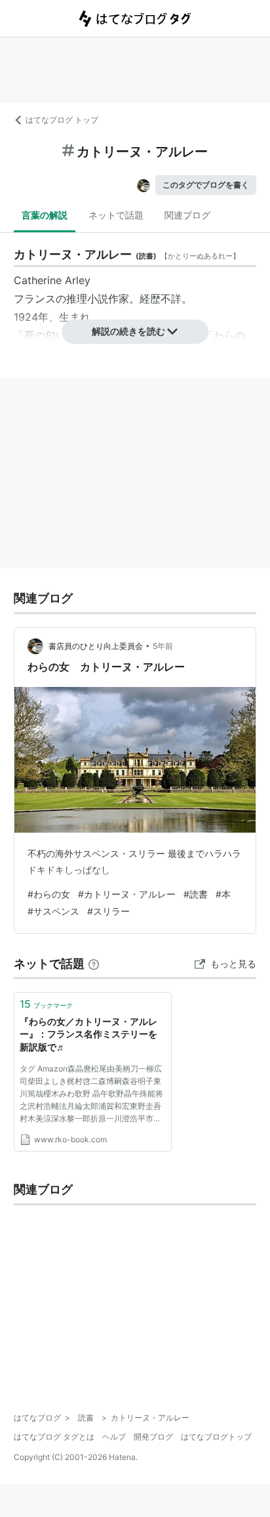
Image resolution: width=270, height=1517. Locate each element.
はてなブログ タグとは (54, 1437)
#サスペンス (53, 911)
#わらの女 (49, 894)
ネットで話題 (116, 214)
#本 (223, 894)
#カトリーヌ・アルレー (127, 894)
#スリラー (108, 911)
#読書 (195, 894)
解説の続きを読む (128, 331)
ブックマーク (46, 1003)
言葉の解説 (45, 214)
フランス (35, 298)
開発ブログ (153, 1437)
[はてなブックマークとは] (93, 963)
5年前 (163, 646)
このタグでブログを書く (206, 185)
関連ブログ (187, 214)
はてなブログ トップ (62, 120)
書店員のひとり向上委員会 (95, 646)
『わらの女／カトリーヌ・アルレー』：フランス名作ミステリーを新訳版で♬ (88, 1034)
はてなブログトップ (216, 1437)
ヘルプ (114, 1437)
